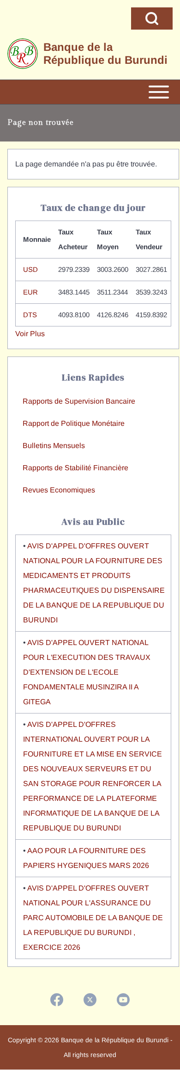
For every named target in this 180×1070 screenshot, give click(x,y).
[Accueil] (22, 53)
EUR (30, 292)
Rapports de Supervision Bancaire (79, 401)
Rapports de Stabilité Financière (75, 468)
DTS (30, 315)
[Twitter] (90, 1000)
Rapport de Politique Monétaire (74, 423)
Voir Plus (30, 334)
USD (30, 269)
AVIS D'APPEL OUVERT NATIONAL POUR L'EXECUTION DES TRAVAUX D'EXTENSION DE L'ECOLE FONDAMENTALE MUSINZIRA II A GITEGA (86, 672)
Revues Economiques (59, 490)
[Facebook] (57, 1000)
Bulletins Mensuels (54, 445)
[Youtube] (123, 1000)
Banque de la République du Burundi (105, 53)
